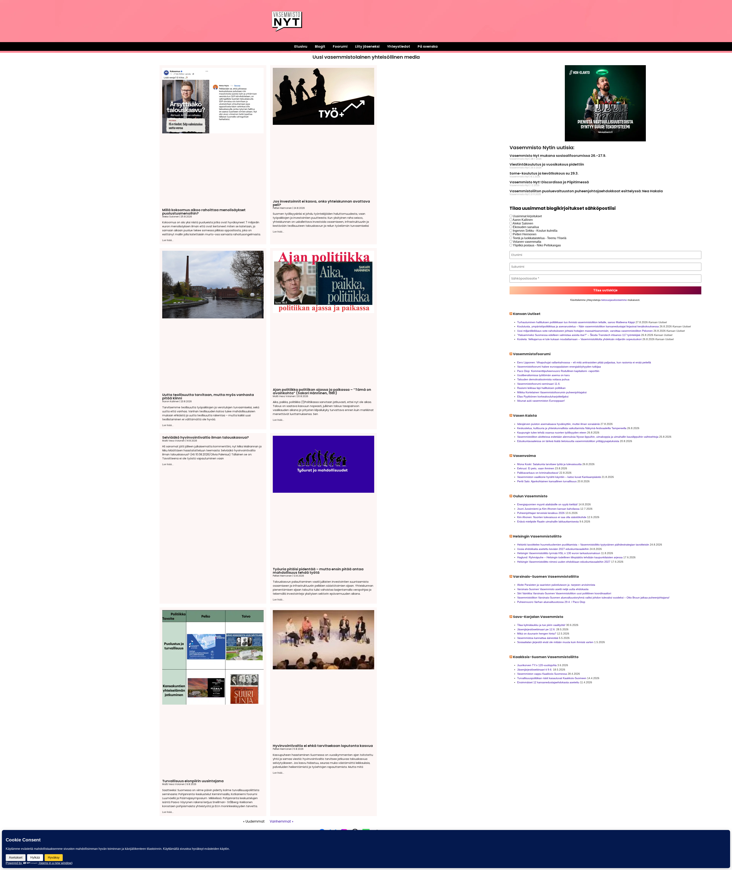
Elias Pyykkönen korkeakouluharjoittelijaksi (542, 396)
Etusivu (300, 46)
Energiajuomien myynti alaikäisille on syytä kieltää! (547, 504)
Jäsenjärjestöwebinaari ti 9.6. (534, 669)
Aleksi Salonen (522, 223)
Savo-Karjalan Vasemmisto (538, 616)
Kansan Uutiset (526, 313)
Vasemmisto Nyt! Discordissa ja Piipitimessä (549, 182)
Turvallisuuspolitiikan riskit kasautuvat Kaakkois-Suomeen (551, 678)
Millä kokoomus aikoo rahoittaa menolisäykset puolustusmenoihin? (204, 211)
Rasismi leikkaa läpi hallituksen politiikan (541, 387)
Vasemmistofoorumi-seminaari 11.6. (538, 383)
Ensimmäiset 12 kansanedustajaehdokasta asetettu (548, 682)
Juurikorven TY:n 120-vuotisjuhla (537, 665)
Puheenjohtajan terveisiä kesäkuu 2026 (541, 512)
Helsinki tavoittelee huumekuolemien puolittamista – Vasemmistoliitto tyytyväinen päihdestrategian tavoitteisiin (583, 544)
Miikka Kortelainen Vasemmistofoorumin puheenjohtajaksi (552, 392)
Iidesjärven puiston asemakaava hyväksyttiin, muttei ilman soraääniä (558, 423)
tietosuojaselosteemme (614, 300)
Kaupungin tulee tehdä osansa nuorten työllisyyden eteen (551, 432)
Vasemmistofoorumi (532, 354)
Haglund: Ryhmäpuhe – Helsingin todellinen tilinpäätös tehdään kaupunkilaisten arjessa (570, 557)
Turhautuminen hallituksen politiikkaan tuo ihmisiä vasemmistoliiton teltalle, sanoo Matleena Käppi (576, 322)
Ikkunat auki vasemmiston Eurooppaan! (541, 400)
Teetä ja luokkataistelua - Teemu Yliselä (539, 238)
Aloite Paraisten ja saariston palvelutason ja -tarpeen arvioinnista (556, 584)
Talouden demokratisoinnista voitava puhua (543, 379)
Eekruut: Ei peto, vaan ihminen (535, 468)
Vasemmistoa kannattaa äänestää (537, 637)
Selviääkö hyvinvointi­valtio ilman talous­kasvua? (205, 437)
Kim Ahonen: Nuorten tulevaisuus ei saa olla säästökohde (551, 517)
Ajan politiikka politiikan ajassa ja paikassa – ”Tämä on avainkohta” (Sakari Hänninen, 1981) (322, 391)
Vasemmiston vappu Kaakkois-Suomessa (542, 673)
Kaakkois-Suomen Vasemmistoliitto (546, 657)
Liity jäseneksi (367, 46)
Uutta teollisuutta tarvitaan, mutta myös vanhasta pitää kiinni (208, 396)
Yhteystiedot (398, 46)
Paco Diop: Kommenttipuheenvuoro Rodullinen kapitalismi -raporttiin (558, 371)
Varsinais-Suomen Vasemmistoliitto (546, 576)
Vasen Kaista (525, 415)
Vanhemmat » (281, 821)
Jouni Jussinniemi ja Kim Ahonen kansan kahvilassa (548, 508)
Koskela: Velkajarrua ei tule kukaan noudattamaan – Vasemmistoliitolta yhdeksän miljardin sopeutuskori (579, 339)
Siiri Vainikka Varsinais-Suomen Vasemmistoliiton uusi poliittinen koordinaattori (564, 593)
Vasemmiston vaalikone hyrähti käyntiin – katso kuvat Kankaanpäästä (559, 476)
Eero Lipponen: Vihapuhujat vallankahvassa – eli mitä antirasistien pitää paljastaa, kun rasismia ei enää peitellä (584, 362)
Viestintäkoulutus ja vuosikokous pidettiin (547, 164)
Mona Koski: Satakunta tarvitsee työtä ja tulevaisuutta (549, 464)
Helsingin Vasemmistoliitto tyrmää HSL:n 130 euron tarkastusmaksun (558, 553)
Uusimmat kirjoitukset (527, 216)
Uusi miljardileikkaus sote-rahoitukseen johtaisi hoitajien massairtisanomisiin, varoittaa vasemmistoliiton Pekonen (585, 330)
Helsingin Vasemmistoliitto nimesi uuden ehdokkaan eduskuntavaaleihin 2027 (563, 561)
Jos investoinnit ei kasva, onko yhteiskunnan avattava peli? (321, 203)
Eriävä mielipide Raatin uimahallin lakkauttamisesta (548, 521)
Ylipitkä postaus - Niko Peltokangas (536, 245)
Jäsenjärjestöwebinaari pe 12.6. (536, 629)
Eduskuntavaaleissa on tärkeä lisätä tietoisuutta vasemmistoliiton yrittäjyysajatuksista (568, 441)
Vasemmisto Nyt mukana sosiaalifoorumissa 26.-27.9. (558, 155)
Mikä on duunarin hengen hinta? (536, 633)
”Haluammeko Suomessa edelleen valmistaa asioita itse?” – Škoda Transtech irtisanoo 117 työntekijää (578, 334)
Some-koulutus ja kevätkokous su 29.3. (544, 173)
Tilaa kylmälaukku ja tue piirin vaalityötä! (541, 624)
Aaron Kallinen (522, 219)
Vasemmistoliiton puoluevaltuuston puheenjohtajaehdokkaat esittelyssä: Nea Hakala (586, 191)
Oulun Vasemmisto (530, 496)
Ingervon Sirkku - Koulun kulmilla (534, 230)
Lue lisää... (167, 240)
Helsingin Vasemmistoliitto (537, 536)
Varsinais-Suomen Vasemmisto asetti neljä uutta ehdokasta (552, 589)
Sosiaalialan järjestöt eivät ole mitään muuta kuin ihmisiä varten (555, 642)
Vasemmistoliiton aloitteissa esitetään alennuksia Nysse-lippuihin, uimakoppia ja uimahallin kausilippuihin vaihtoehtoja (587, 436)
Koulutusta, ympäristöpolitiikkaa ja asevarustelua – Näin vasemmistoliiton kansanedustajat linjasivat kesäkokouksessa (588, 326)
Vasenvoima (524, 455)
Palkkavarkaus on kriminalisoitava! (538, 472)
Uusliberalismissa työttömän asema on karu (543, 375)
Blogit (320, 46)
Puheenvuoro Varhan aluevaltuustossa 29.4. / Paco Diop (551, 601)
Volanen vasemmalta (526, 241)
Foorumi (340, 46)
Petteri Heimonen (524, 234)
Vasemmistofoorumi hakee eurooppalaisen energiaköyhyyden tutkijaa (559, 366)
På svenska (428, 46)
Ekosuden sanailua (525, 227)
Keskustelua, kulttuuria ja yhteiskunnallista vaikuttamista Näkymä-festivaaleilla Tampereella (571, 428)
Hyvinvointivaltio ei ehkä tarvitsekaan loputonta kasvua (323, 745)
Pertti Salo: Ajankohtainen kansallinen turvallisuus (547, 481)
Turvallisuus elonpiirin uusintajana (193, 781)
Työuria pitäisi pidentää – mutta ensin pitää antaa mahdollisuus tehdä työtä (318, 571)
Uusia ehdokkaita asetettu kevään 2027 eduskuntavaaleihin (553, 548)
